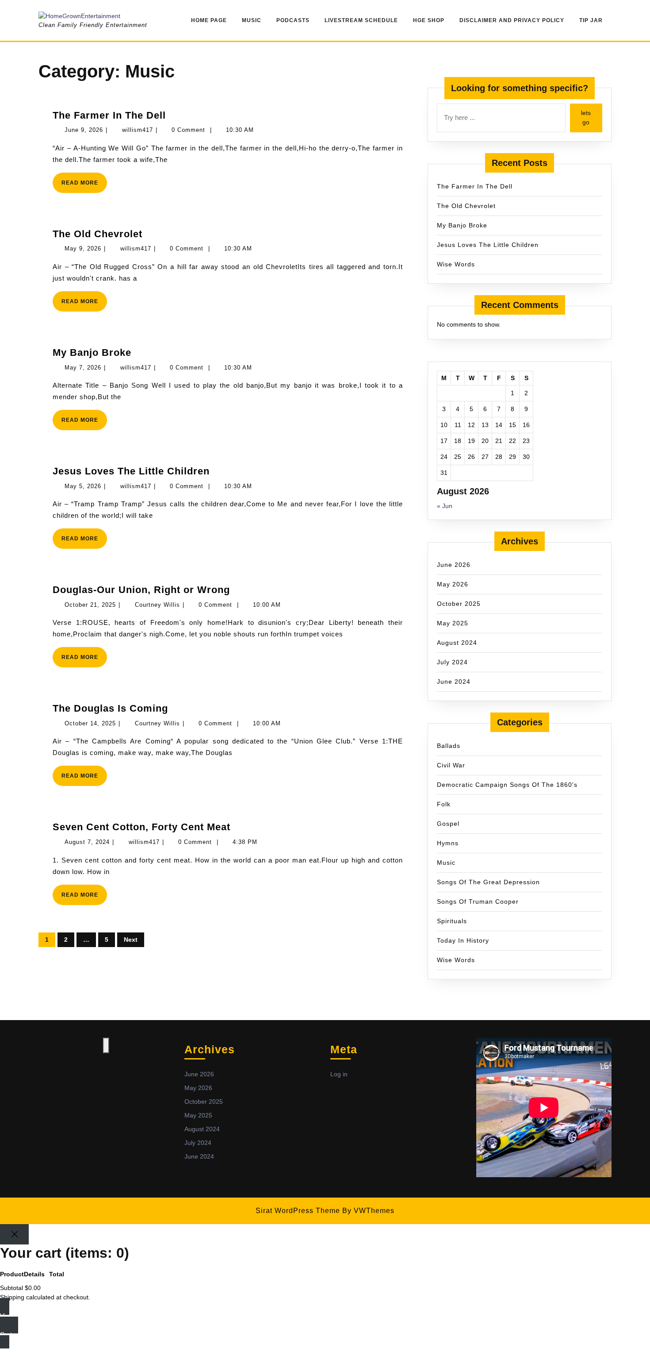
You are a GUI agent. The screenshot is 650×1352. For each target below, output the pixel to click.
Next (131, 939)
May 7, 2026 (83, 367)
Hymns (448, 843)
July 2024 (452, 662)
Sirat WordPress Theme (298, 1210)
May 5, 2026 (83, 486)
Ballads (448, 745)
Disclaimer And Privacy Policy (511, 20)
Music (251, 20)
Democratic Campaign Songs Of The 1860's (507, 784)
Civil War (451, 765)
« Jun (444, 505)
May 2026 (452, 584)
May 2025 (452, 623)
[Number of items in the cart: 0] (106, 1045)
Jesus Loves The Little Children (131, 471)
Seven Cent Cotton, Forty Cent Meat (141, 826)
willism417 (137, 130)
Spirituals (452, 920)
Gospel (448, 823)
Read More (84, 186)
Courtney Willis (157, 604)
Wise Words (456, 264)
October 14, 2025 (90, 723)
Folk (444, 804)
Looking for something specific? (519, 88)
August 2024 (457, 642)
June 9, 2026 (84, 130)
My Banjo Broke (92, 352)
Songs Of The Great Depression (488, 882)
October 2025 (459, 603)
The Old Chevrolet (97, 233)
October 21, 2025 (90, 604)
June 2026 (453, 564)
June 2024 (453, 681)
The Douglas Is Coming (110, 708)
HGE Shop (428, 20)
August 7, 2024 (87, 842)
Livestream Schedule (361, 20)
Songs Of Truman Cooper (478, 901)
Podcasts (293, 20)
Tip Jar (591, 20)
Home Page (209, 20)
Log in (339, 1074)
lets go (586, 117)
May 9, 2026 (83, 248)
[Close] (14, 1234)
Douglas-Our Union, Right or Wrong (141, 589)
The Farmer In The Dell (109, 115)
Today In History (463, 940)
